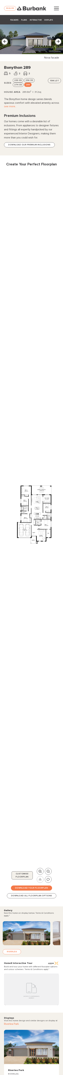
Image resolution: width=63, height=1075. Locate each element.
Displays (48, 20)
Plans (24, 20)
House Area (12, 92)
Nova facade (51, 57)
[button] (5, 42)
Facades (14, 20)
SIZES (7, 82)
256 (29, 80)
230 (18, 80)
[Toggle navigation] (56, 8)
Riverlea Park (11, 1024)
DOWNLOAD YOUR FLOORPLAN (31, 888)
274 (18, 84)
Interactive (36, 20)
